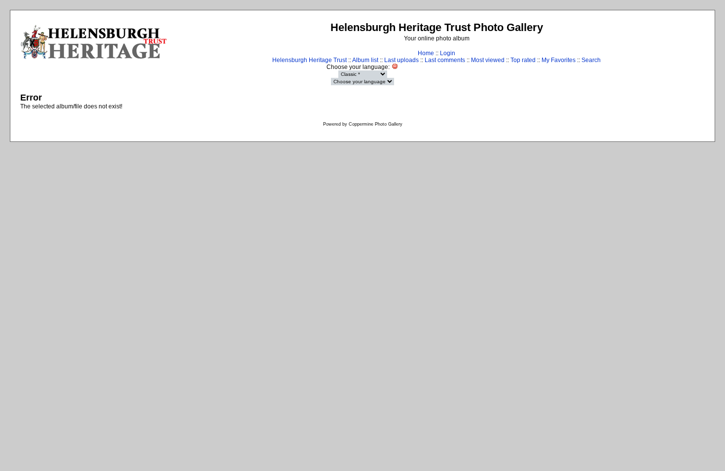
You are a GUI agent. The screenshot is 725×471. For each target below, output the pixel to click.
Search (591, 60)
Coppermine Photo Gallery (375, 124)
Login (447, 53)
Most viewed (488, 60)
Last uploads (401, 60)
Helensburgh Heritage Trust (309, 60)
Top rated (523, 60)
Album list (365, 60)
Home (426, 53)
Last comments (445, 60)
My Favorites (559, 60)
